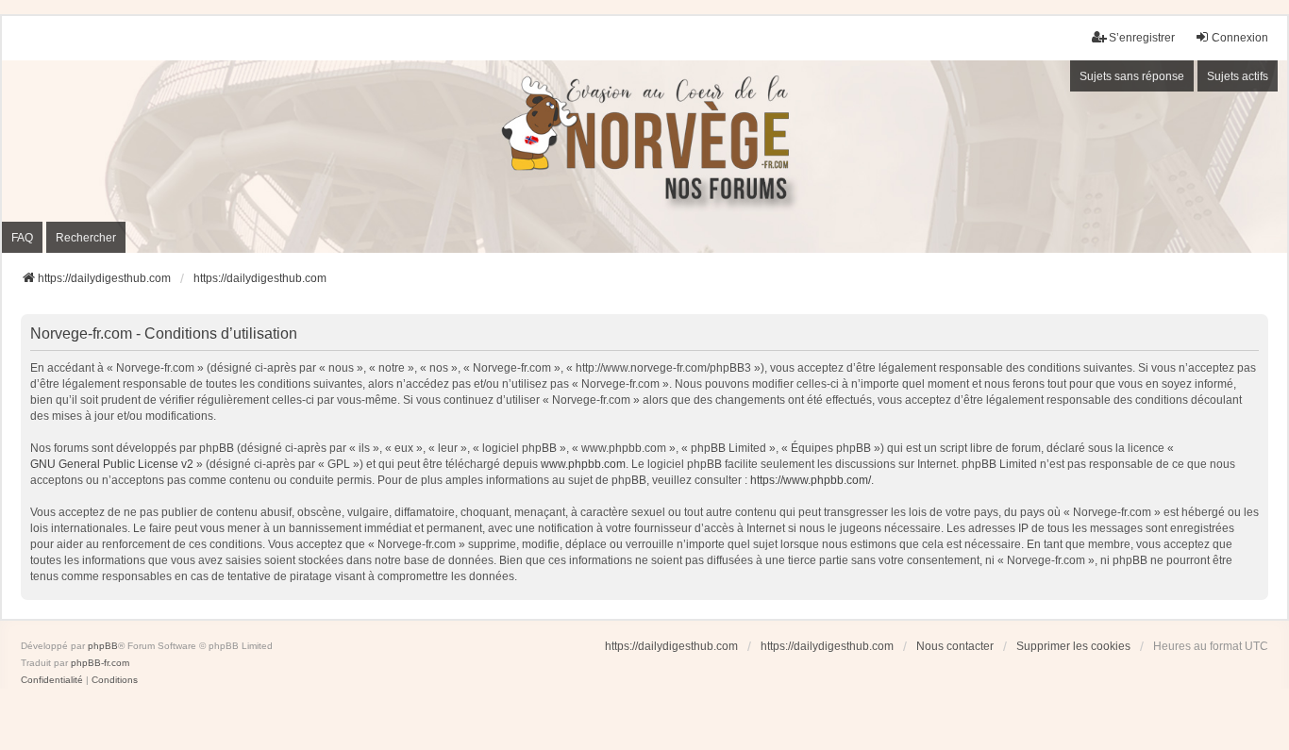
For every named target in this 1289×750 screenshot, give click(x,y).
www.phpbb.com (583, 464)
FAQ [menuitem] (22, 237)
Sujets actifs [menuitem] (1237, 76)
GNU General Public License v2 (111, 464)
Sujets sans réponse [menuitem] (1132, 76)
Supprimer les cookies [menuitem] (1073, 646)
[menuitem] (52, 680)
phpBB (103, 646)
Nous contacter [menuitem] (955, 646)
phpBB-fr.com (100, 663)
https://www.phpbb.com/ (810, 480)
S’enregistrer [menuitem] (1142, 37)
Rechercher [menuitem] (86, 237)
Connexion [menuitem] (1240, 37)
